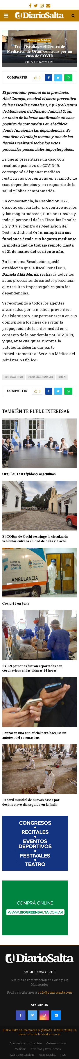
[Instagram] (44, 1015)
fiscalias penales (40, 377)
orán (62, 377)
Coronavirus (13, 377)
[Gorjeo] (32, 1015)
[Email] (56, 1015)
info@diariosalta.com (55, 992)
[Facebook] (20, 1015)
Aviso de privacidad (22, 1054)
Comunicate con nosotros (26, 1043)
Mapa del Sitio (47, 1054)
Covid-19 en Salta (15, 603)
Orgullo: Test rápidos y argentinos (29, 474)
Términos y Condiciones (45, 1049)
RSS (63, 1054)
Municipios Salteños (39, 40)
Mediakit (20, 1049)
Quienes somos (56, 1043)
